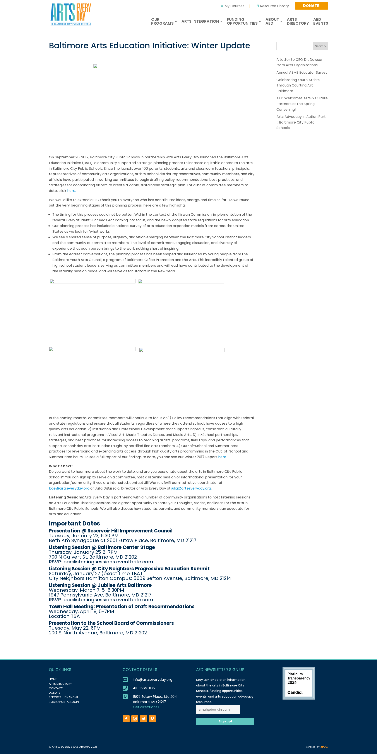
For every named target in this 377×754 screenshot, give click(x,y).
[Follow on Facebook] (126, 718)
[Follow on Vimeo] (152, 718)
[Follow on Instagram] (134, 718)
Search (320, 46)
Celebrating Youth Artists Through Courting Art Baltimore (298, 85)
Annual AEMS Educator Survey (301, 72)
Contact (56, 688)
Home (53, 679)
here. (71, 190)
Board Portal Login (64, 702)
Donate (54, 693)
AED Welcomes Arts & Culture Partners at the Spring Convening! (302, 104)
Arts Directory (60, 684)
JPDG (324, 747)
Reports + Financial (63, 697)
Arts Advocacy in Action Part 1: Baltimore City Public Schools (301, 122)
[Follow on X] (143, 718)
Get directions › (146, 707)
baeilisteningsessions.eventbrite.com (108, 561)
